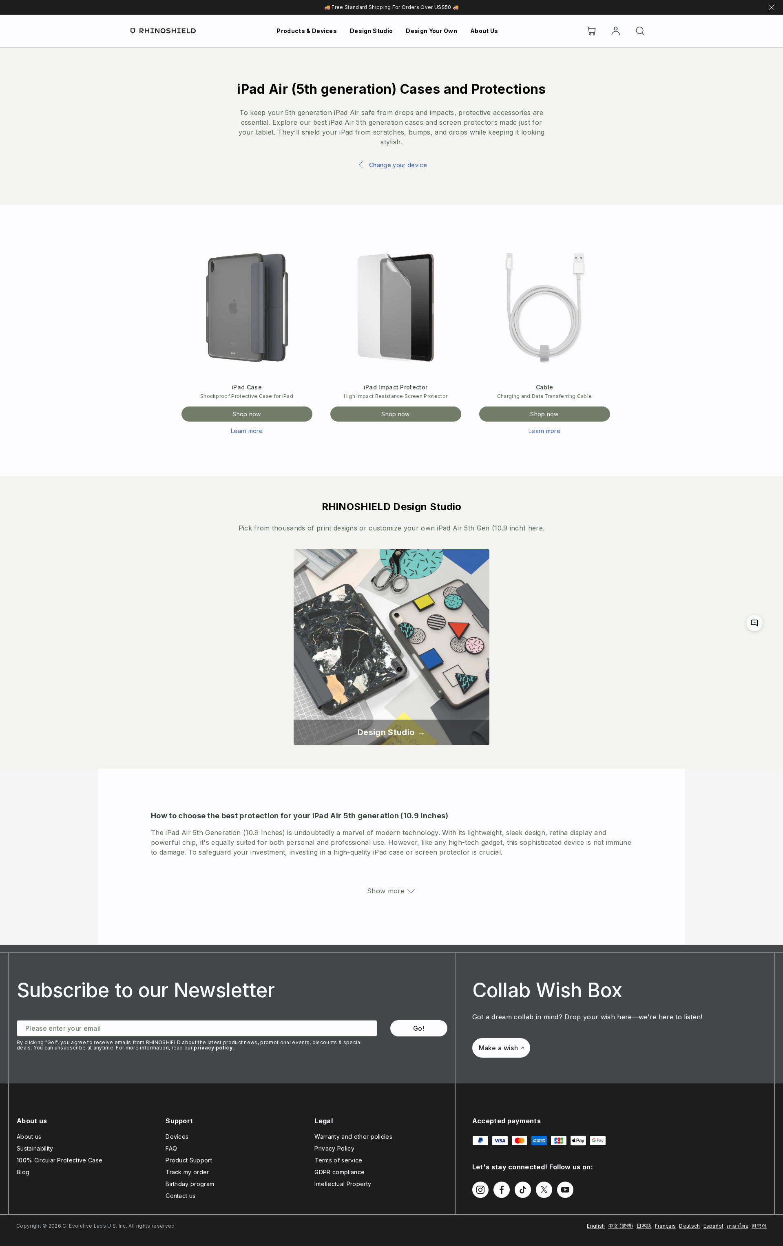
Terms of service (338, 1160)
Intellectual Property (342, 1183)
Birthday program (190, 1183)
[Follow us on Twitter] (544, 1190)
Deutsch (689, 1226)
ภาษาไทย (737, 1226)
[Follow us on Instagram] (480, 1190)
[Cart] (591, 31)
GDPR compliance (339, 1172)
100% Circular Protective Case (59, 1160)
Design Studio (371, 30)
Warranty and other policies (353, 1136)
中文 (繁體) (620, 1226)
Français (665, 1226)
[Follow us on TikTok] (523, 1190)
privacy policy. (214, 1048)
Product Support (189, 1160)
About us (29, 1136)
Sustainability (35, 1148)
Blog (23, 1172)
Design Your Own (431, 30)
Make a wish (498, 1048)
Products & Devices (306, 30)
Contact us (180, 1195)
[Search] (640, 31)
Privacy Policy (334, 1148)
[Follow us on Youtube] (565, 1190)
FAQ (171, 1148)
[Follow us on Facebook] (501, 1190)
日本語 (644, 1226)
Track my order (187, 1172)
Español (713, 1226)
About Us (484, 30)
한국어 (759, 1226)
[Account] (616, 31)
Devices (177, 1136)
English (596, 1226)
